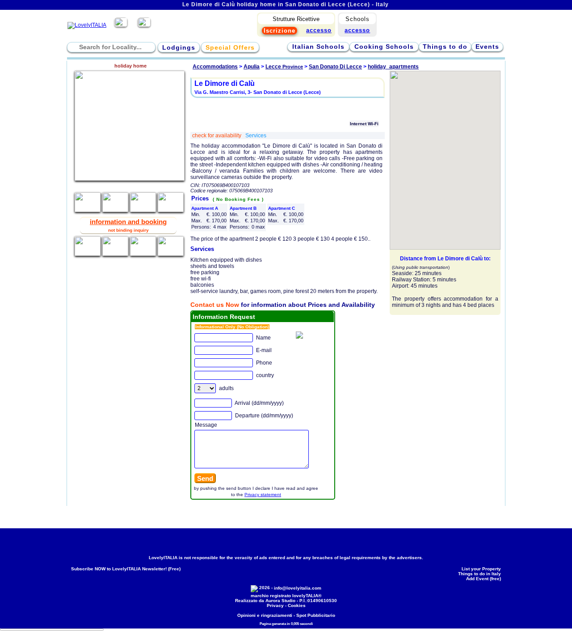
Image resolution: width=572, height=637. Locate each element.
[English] (144, 25)
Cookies (297, 605)
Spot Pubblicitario (315, 615)
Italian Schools (318, 46)
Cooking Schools (384, 46)
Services (255, 135)
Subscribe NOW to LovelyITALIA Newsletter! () (126, 568)
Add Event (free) (483, 578)
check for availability (217, 135)
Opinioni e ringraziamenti (264, 615)
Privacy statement (262, 494)
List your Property (481, 568)
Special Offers (230, 47)
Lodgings (178, 47)
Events (487, 46)
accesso (357, 30)
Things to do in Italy (479, 573)
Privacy (275, 605)
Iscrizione (279, 30)
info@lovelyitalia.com (297, 588)
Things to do (445, 46)
